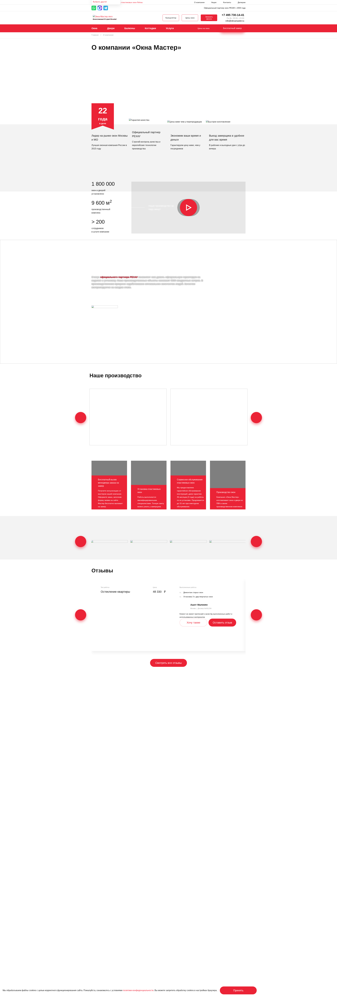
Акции (213, 2)
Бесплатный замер (232, 28)
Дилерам (242, 2)
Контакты (227, 2)
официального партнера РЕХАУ (119, 277)
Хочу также (193, 622)
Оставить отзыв (222, 622)
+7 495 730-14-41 (233, 15)
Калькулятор (170, 18)
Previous (80, 417)
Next (256, 417)
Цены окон (190, 18)
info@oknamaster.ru (235, 21)
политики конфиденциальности (138, 990)
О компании (199, 2)
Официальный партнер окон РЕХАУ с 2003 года (225, 8)
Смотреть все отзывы (168, 662)
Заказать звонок (209, 18)
